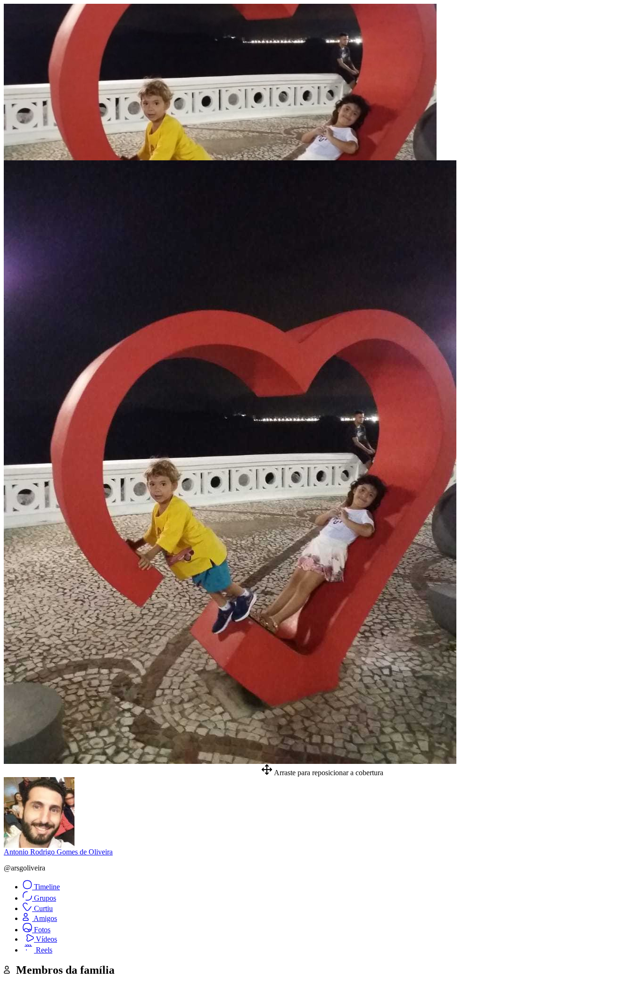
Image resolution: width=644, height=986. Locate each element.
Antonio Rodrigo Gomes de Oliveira (58, 852)
